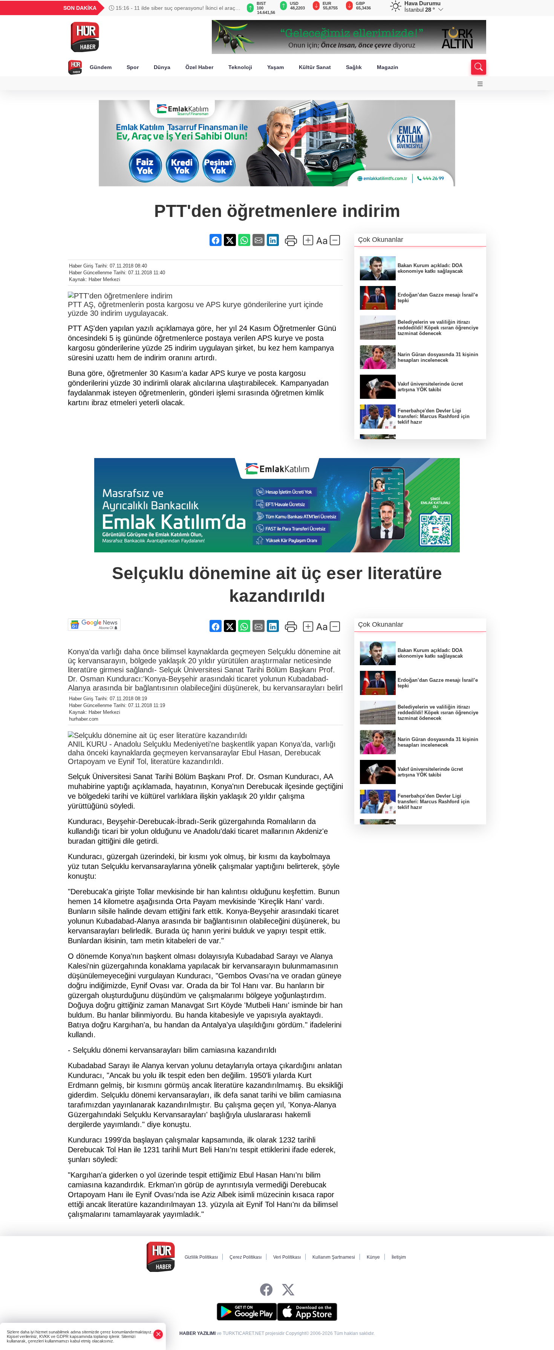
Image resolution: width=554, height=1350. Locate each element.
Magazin (387, 67)
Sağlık (354, 67)
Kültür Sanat (315, 67)
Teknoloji (240, 67)
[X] (288, 1290)
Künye (373, 1257)
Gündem (101, 67)
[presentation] (232, 8)
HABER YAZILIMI (197, 1333)
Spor (133, 67)
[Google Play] (247, 1312)
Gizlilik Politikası (201, 1257)
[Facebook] (266, 1290)
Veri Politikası (287, 1257)
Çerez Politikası (246, 1257)
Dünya (162, 67)
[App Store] (307, 1312)
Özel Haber (199, 67)
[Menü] (480, 84)
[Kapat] (158, 1334)
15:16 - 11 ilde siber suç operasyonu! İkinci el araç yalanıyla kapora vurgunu (172, 8)
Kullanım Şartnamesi (333, 1257)
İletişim (399, 1257)
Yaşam (275, 67)
